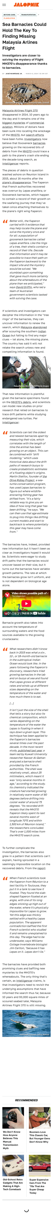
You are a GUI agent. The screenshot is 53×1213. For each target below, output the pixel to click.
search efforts (35, 134)
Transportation (28, 15)
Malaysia (26, 327)
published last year (30, 750)
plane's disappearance (16, 182)
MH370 (15, 134)
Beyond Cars (9, 15)
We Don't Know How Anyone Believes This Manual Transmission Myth (11, 1140)
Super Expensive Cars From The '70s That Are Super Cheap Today (38, 1186)
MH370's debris (21, 402)
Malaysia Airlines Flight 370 (20, 110)
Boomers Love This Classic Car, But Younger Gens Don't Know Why (39, 1137)
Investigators (32, 139)
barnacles (39, 143)
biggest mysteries (13, 122)
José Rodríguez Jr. (14, 73)
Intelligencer (10, 163)
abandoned (40, 327)
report (41, 868)
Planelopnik (9, 18)
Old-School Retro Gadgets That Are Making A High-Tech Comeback (13, 1184)
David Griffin (24, 287)
